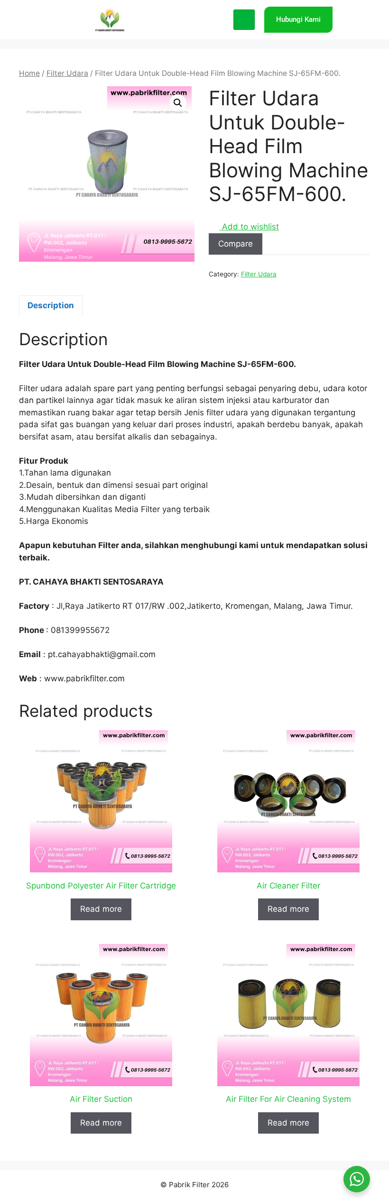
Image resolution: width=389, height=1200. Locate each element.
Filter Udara (67, 73)
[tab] (51, 305)
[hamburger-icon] (244, 19)
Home (29, 73)
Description (51, 305)
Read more (101, 909)
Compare (235, 243)
